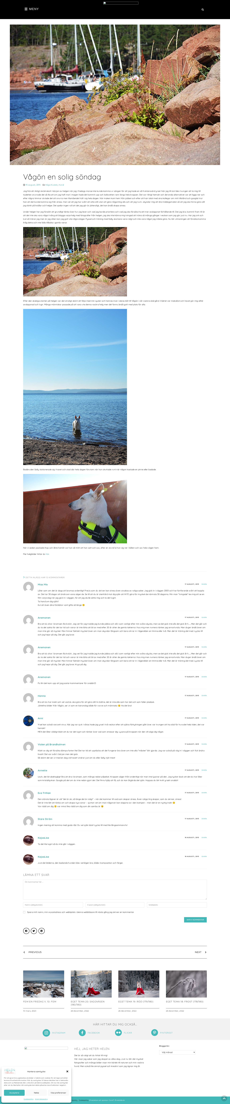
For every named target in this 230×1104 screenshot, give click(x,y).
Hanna (42, 695)
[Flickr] (118, 1032)
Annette (42, 770)
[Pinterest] (154, 1032)
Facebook (94, 1032)
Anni (40, 718)
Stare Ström (45, 819)
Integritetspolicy (41, 1099)
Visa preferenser (58, 1092)
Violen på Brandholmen (51, 744)
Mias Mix (43, 584)
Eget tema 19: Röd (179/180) (135, 1001)
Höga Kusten (51, 185)
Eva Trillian (44, 793)
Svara (204, 584)
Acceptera (14, 1092)
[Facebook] (82, 1032)
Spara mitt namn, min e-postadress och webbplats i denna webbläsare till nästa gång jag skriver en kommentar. (80, 912)
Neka (36, 1092)
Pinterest (166, 1032)
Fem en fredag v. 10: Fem (39, 1001)
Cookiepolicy (29, 1099)
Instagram (58, 1032)
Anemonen (44, 617)
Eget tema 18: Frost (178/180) (185, 1001)
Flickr (128, 1032)
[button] (67, 1071)
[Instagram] (46, 1033)
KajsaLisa (43, 837)
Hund (61, 185)
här (47, 554)
